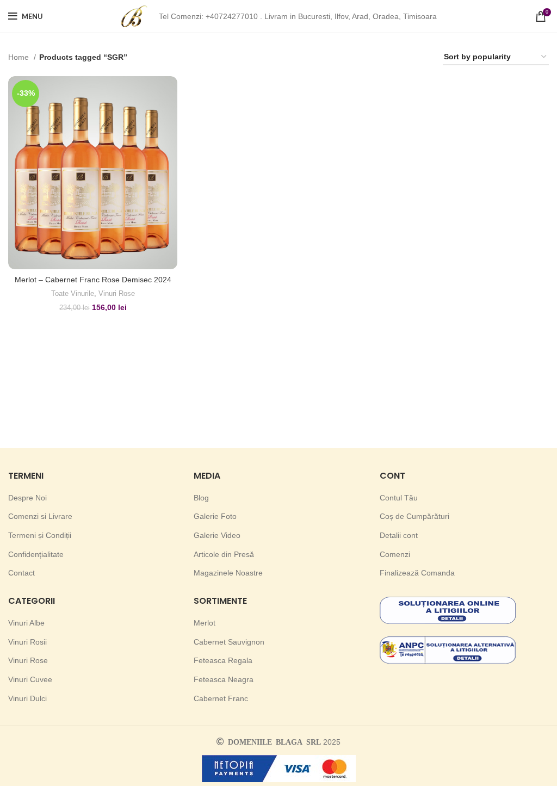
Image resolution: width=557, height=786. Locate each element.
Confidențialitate (36, 554)
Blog (201, 497)
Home (19, 57)
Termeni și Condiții (39, 535)
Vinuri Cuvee (30, 679)
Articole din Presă (224, 554)
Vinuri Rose (116, 293)
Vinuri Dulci (27, 698)
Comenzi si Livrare (40, 516)
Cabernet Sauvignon (229, 642)
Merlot (204, 622)
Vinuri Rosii (27, 642)
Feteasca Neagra (223, 679)
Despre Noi (27, 497)
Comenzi (395, 554)
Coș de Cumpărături (414, 516)
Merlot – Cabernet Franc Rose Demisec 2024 (93, 279)
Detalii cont (399, 535)
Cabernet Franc (221, 698)
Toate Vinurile (72, 293)
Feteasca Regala (223, 660)
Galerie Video (217, 535)
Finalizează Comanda (417, 572)
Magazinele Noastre (228, 572)
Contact (21, 572)
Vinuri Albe (26, 622)
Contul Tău (399, 497)
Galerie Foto (215, 516)
